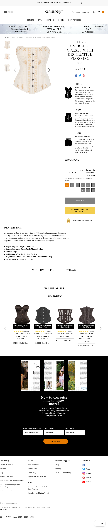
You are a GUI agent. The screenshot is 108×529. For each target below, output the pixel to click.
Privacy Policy (32, 469)
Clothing (50, 20)
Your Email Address (32, 428)
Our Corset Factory (6, 491)
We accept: (4, 509)
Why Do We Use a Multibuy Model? (11, 481)
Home (6, 37)
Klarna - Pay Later (6, 477)
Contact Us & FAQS (6, 465)
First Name (49, 428)
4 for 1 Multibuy (54, 295)
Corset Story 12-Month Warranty (39, 493)
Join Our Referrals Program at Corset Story (10, 486)
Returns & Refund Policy (63, 473)
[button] (18, 332)
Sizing (57, 465)
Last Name (69, 428)
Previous (25, 3)
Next (81, 3)
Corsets (30, 20)
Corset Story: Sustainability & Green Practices (37, 488)
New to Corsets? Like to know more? (54, 400)
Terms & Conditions (34, 465)
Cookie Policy (32, 473)
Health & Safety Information (37, 483)
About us (3, 469)
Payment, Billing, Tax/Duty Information (37, 478)
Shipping (58, 469)
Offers (61, 20)
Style (40, 20)
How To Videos (74, 20)
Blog (1, 473)
